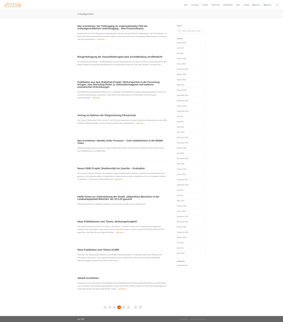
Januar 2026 (181, 64)
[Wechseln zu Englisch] (267, 5)
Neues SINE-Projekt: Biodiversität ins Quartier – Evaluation (111, 168)
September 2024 (183, 111)
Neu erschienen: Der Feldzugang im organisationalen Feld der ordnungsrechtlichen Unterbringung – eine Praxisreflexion (112, 27)
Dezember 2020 (182, 216)
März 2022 (180, 164)
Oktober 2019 (181, 237)
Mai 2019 (180, 248)
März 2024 (180, 132)
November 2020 (182, 222)
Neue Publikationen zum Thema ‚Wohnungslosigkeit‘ (107, 221)
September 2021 (183, 185)
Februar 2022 (181, 169)
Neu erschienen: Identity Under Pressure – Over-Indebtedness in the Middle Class (120, 141)
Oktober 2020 (181, 227)
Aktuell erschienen (88, 278)
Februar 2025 (181, 90)
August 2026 (181, 43)
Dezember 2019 (182, 232)
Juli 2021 (180, 190)
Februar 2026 (181, 58)
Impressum (184, 319)
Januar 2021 (181, 211)
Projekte (205, 5)
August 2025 (181, 79)
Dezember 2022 (182, 158)
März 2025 (180, 85)
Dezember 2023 (182, 137)
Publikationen (228, 5)
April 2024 (180, 127)
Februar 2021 (181, 206)
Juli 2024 (180, 116)
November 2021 (182, 179)
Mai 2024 (180, 122)
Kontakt (246, 5)
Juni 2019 (180, 243)
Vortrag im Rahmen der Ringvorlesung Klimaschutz (106, 115)
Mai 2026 (180, 53)
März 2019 (180, 253)
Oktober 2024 (181, 106)
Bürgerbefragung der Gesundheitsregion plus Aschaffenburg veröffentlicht (119, 56)
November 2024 (182, 101)
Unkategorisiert (182, 265)
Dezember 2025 (182, 69)
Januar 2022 (181, 174)
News (238, 5)
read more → (101, 39)
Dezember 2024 (182, 95)
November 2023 (182, 143)
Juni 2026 (180, 48)
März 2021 (180, 200)
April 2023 (180, 153)
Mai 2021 (180, 195)
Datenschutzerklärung (198, 319)
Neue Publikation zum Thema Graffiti (98, 249)
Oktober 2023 (181, 148)
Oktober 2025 (181, 74)
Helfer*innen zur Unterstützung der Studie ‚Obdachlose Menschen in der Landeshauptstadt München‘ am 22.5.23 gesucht (118, 197)
